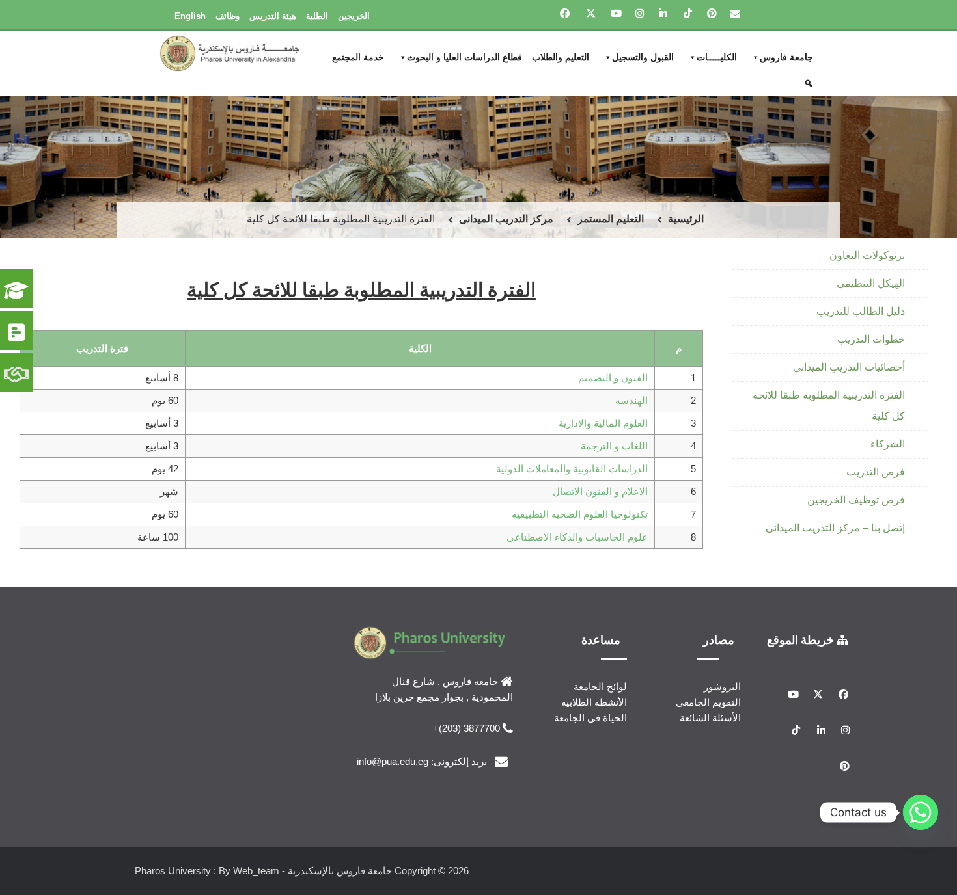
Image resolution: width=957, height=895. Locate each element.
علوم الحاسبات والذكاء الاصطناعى (577, 536)
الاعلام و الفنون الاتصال (600, 491)
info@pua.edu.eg (392, 761)
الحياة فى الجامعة (590, 717)
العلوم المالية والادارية (603, 423)
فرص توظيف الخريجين (856, 499)
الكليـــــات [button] (717, 57)
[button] (810, 83)
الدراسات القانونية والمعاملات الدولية (572, 468)
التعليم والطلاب (560, 57)
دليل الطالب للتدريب (860, 311)
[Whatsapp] (920, 812)
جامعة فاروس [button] (786, 57)
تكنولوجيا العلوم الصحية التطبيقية (580, 514)
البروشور (722, 686)
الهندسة (631, 400)
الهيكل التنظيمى (871, 283)
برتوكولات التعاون (867, 255)
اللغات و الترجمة (614, 445)
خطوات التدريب (871, 339)
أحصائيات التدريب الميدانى (849, 367)
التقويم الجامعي (708, 702)
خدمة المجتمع (358, 57)
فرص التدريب (875, 471)
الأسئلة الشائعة (710, 717)
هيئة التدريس (272, 16)
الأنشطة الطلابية (594, 702)
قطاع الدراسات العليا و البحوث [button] (464, 57)
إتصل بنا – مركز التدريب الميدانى (835, 527)
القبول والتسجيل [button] (643, 57)
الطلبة (317, 16)
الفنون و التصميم (613, 377)
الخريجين (354, 16)
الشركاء (887, 443)
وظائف (227, 16)
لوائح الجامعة (600, 686)
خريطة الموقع (802, 639)
